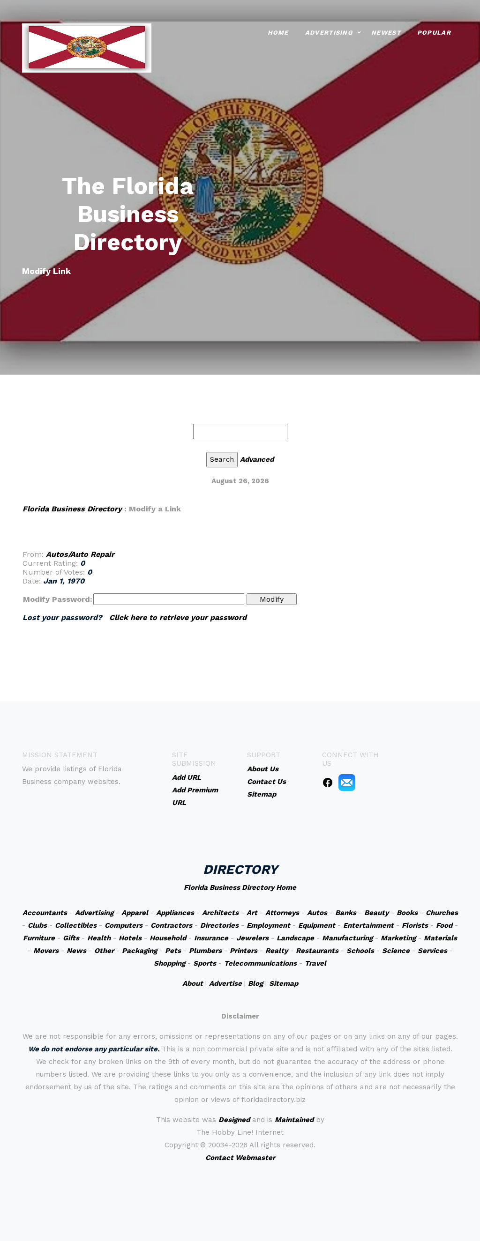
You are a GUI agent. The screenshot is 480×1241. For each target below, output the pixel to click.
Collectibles (76, 925)
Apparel (134, 913)
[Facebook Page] (327, 782)
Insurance (211, 938)
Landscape (295, 938)
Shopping (169, 963)
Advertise (225, 983)
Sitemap (283, 983)
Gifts (71, 938)
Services (432, 950)
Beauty (376, 913)
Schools (360, 950)
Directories (219, 925)
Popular (434, 32)
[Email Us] (347, 782)
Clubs (37, 925)
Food (444, 925)
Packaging (139, 950)
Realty (276, 950)
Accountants (44, 913)
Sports (204, 963)
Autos (317, 913)
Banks (345, 913)
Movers (46, 950)
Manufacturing (347, 938)
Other (104, 950)
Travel (315, 963)
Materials (440, 938)
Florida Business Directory (72, 508)
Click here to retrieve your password (178, 617)
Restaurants (317, 950)
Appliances (175, 913)
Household (168, 938)
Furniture (39, 938)
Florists (415, 925)
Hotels (130, 938)
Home (278, 32)
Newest (386, 32)
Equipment (316, 925)
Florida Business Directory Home (240, 887)
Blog (255, 983)
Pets (173, 950)
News (76, 950)
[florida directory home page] (86, 47)
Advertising (328, 32)
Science (396, 950)
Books (407, 913)
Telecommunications (260, 963)
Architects (220, 913)
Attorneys (282, 913)
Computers (123, 925)
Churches (442, 913)
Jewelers (252, 938)
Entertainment (368, 925)
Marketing (398, 938)
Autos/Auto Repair (80, 554)
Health (99, 938)
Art (252, 913)
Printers (243, 950)
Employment (268, 925)
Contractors (171, 925)
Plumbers (205, 950)
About (192, 983)
